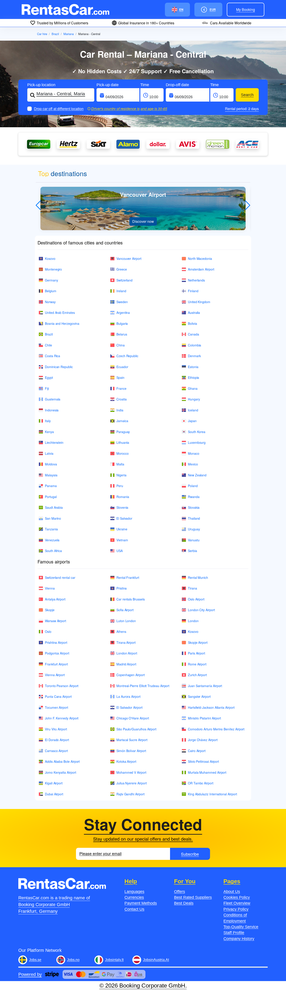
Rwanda (194, 496)
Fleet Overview (236, 903)
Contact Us (134, 909)
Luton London (126, 621)
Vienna (50, 588)
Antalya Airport (55, 599)
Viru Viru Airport (56, 729)
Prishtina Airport (56, 642)
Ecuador (122, 367)
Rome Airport (197, 664)
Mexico (193, 464)
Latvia (49, 453)
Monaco (193, 453)
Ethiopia (193, 377)
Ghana (193, 388)
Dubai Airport (54, 794)
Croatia (121, 399)
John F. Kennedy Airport (61, 718)
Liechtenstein (54, 442)
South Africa (53, 550)
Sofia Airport (125, 610)
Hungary (194, 399)
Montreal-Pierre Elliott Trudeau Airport (142, 686)
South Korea (196, 431)
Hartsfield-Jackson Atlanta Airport (211, 707)
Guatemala (52, 399)
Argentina (123, 312)
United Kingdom (199, 302)
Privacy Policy (235, 909)
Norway (50, 302)
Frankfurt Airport (56, 664)
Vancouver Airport (128, 258)
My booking (245, 9)
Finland (193, 291)
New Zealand (197, 475)
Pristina (121, 588)
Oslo (48, 631)
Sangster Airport (199, 696)
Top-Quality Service (240, 927)
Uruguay (194, 529)
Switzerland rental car (60, 577)
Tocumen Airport (56, 707)
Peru (119, 486)
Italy (48, 421)
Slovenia (122, 507)
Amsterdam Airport (201, 269)
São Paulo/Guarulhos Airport (136, 729)
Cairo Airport (197, 750)
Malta (120, 464)
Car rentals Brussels (130, 599)
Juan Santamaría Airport (205, 686)
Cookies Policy (236, 897)
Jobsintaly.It (114, 960)
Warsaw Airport (55, 621)
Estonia (193, 367)
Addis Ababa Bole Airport (62, 761)
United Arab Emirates (60, 312)
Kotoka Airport (126, 761)
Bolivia (192, 323)
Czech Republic (127, 356)
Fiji (47, 388)
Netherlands (196, 280)
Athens (121, 631)
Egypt (49, 377)
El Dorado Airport (57, 740)
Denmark (194, 356)
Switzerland (124, 280)
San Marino (53, 518)
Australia (194, 312)
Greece (121, 269)
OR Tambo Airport (200, 783)
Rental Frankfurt (127, 577)
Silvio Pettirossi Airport (203, 761)
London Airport (126, 653)
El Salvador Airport (129, 707)
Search (247, 95)
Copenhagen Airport (130, 675)
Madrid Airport (126, 664)
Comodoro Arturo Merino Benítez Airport (216, 729)
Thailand (194, 518)
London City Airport (201, 610)
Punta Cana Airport (58, 696)
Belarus (121, 334)
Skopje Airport (198, 642)
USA (119, 550)
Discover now (143, 221)
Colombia (194, 345)
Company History (238, 938)
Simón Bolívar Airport (131, 750)
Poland (193, 486)
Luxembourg (197, 442)
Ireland (121, 291)
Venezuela (52, 540)
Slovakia (194, 507)
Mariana (68, 34)
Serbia (192, 550)
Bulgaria (122, 323)
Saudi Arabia (54, 507)
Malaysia (51, 475)
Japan (192, 421)
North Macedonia (200, 258)
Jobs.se (35, 960)
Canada (193, 334)
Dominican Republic (59, 367)
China (120, 345)
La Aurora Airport (128, 696)
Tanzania (51, 529)
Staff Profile (233, 932)
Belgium (50, 291)
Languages (134, 891)
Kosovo (50, 258)
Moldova (51, 464)
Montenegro (53, 269)
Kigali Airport (54, 783)
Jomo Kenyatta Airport (60, 772)
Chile (48, 345)
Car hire (42, 34)
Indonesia (52, 410)
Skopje (50, 610)
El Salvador (124, 518)
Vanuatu (194, 540)
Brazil (55, 34)
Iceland (193, 410)
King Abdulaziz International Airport (212, 794)
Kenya (49, 431)
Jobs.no (73, 960)
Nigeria (121, 475)
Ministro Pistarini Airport (204, 718)
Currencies (134, 897)
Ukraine (121, 529)
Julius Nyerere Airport (131, 783)
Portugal (51, 496)
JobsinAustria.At (156, 960)
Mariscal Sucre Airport (131, 740)
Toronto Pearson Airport (61, 686)
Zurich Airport (197, 675)
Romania (122, 496)
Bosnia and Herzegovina (62, 323)
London (193, 621)
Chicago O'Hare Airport (132, 718)
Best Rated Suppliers (193, 897)
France (121, 388)
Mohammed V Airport (131, 772)
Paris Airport (196, 653)
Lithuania (122, 442)
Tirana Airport (126, 642)
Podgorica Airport (57, 653)
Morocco (122, 453)
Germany (51, 280)
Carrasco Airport (56, 750)
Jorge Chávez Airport (203, 740)
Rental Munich (198, 577)
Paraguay (123, 431)
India (119, 410)
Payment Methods (140, 903)
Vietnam (122, 540)
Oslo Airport (196, 599)
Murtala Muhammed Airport (207, 772)
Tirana (192, 588)
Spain (120, 377)
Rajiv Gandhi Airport (130, 794)
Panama (51, 486)
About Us (231, 891)
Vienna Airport (55, 675)
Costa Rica (52, 356)
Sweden (122, 302)
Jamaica (122, 421)
